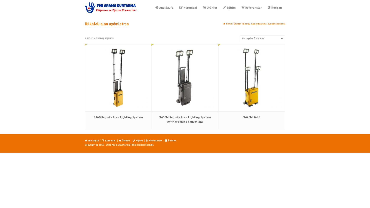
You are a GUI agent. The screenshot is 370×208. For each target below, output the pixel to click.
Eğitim (231, 7)
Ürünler (212, 7)
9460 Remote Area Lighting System (118, 117)
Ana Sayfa (166, 7)
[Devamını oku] (118, 48)
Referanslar (253, 7)
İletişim (276, 7)
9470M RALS (251, 117)
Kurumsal (190, 7)
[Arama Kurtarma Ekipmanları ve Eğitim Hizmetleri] (111, 7)
